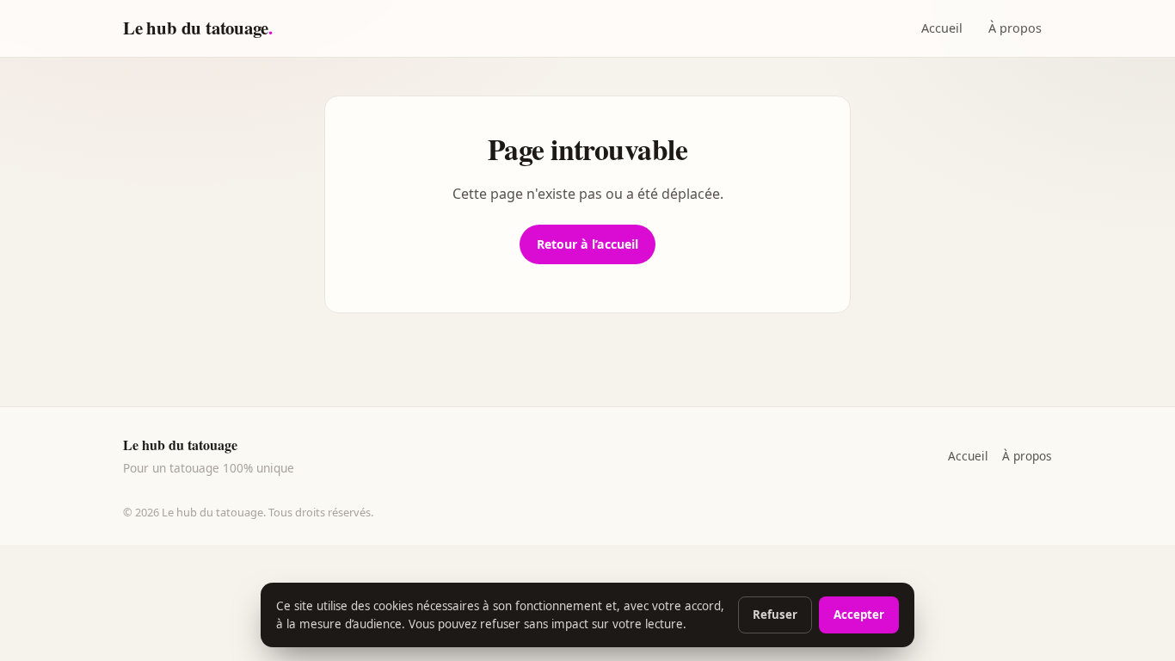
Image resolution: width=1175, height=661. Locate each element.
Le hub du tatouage (198, 27)
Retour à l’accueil (587, 244)
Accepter (859, 614)
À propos (1015, 28)
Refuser (775, 614)
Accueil (942, 28)
